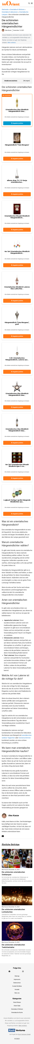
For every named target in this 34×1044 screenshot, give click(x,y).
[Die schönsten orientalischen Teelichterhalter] (17, 939)
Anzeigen (26, 80)
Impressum (17, 979)
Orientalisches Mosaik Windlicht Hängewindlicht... (17, 217)
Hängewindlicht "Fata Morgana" (17, 145)
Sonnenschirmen (25, 738)
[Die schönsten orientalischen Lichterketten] (17, 904)
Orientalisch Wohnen (17, 9)
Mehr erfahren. (23, 1025)
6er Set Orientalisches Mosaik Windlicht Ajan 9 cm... (17, 465)
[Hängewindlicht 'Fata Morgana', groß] (17, 315)
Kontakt (17, 989)
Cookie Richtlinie (17, 986)
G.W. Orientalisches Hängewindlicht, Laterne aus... (17, 359)
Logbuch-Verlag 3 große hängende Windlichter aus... (17, 501)
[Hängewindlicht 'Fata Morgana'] (17, 138)
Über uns (17, 993)
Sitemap (17, 976)
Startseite (5, 9)
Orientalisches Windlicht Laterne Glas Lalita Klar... (17, 288)
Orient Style (17, 1005)
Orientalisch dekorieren (10, 12)
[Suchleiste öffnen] (29, 3)
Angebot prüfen (17, 123)
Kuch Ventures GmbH (24, 1034)
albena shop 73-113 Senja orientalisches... (17, 181)
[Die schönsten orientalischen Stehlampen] (17, 867)
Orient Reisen (17, 1002)
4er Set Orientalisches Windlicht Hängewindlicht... (17, 252)
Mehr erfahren (12, 42)
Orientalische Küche (17, 1012)
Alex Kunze (13, 815)
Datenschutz (17, 983)
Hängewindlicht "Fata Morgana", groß (17, 323)
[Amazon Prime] (28, 238)
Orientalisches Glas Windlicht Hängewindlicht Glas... (17, 110)
